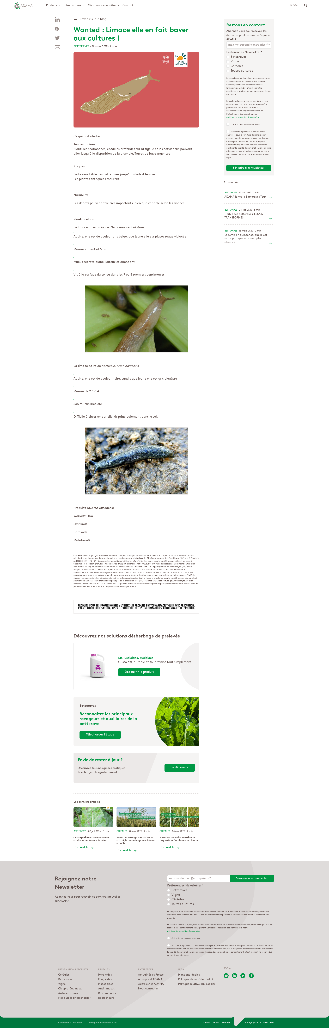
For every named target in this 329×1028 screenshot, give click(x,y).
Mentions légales (189, 975)
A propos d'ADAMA (150, 979)
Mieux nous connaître (102, 5)
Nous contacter (148, 988)
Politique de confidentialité (195, 979)
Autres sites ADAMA (151, 984)
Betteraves (81, 46)
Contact (128, 5)
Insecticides (105, 984)
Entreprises (145, 970)
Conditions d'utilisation (70, 1023)
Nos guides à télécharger (74, 998)
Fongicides (105, 979)
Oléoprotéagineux (70, 988)
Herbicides (105, 975)
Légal (181, 970)
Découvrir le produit (139, 672)
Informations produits (73, 970)
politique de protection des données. (242, 117)
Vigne (62, 984)
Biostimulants (107, 993)
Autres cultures (68, 993)
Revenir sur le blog (93, 19)
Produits (51, 5)
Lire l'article (81, 847)
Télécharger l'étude (100, 734)
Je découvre (179, 767)
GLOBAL (294, 5)
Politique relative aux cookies (196, 984)
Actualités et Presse (151, 975)
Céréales (63, 975)
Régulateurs (106, 998)
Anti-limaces (106, 988)
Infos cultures (72, 5)
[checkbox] (248, 64)
